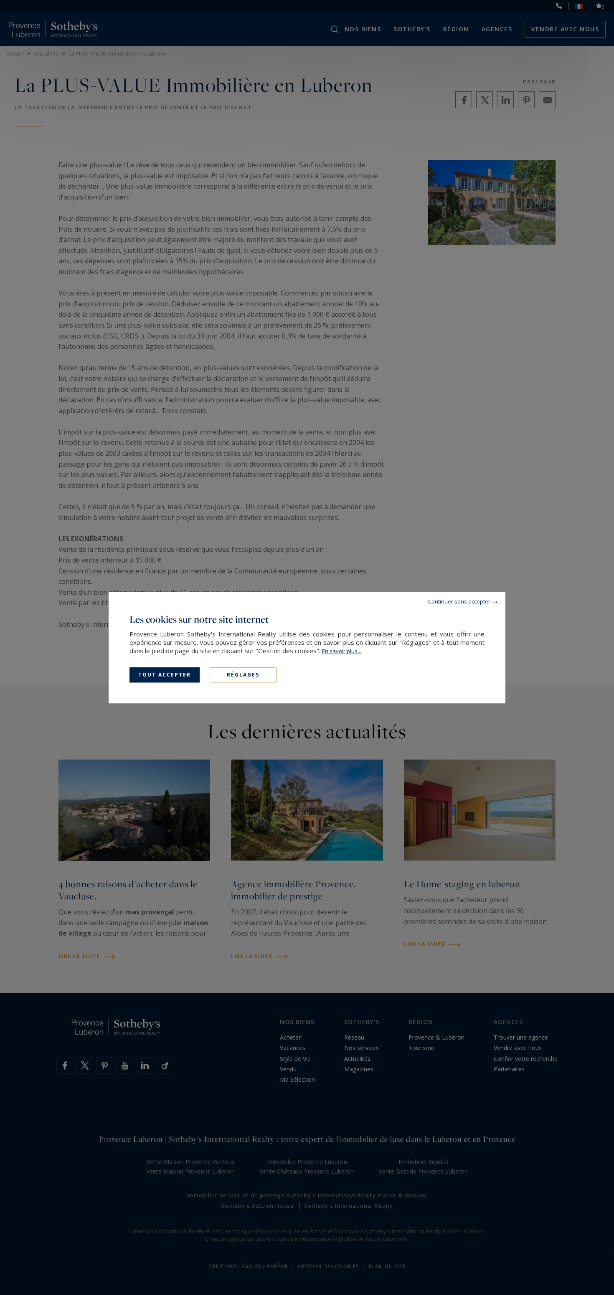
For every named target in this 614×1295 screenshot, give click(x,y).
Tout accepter (164, 674)
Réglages (243, 674)
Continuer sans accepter (459, 601)
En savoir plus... (341, 651)
